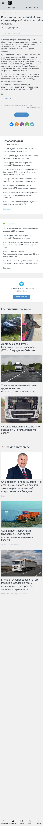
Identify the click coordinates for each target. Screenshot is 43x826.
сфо (31, 105)
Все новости (7, 209)
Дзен (3, 496)
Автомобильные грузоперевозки (14, 594)
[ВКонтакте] (12, 124)
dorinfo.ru (7, 98)
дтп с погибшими (7, 105)
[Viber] (22, 124)
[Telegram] (32, 124)
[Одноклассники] (17, 124)
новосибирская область (21, 105)
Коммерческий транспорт (11, 545)
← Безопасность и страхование (13, 13)
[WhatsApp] (27, 124)
